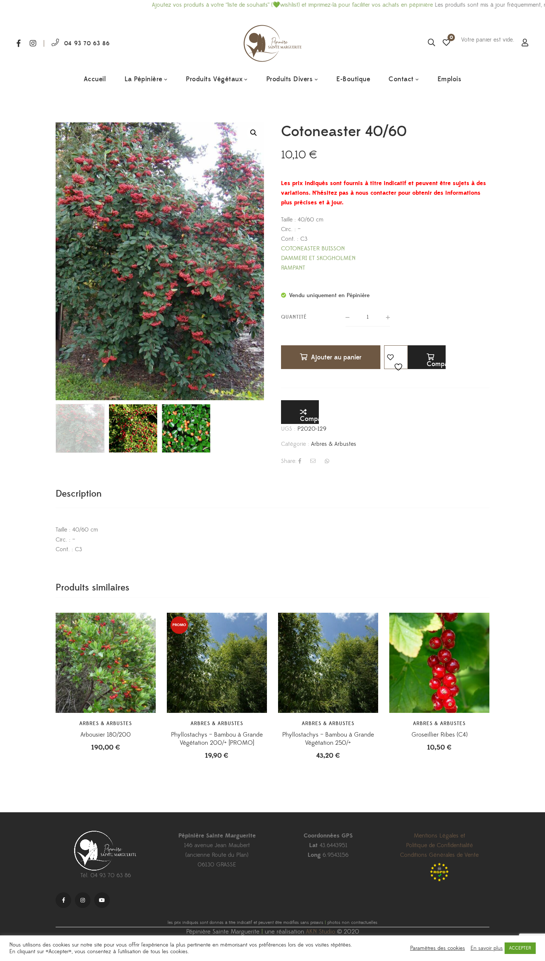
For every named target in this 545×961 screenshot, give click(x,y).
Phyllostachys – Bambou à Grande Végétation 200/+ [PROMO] (217, 739)
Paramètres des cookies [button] (437, 948)
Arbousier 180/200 (105, 735)
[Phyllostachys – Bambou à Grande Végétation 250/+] (328, 663)
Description (79, 494)
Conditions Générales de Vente (439, 855)
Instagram (33, 43)
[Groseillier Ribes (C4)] (439, 663)
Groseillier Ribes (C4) (440, 735)
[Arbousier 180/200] (106, 663)
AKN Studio (320, 932)
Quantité (294, 317)
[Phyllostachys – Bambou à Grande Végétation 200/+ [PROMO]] (217, 663)
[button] (253, 132)
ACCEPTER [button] (520, 948)
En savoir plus (486, 948)
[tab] (79, 494)
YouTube (102, 900)
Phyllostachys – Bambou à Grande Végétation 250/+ (328, 739)
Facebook (18, 43)
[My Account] (525, 43)
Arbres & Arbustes (333, 444)
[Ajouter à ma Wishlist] (396, 357)
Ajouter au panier (336, 357)
